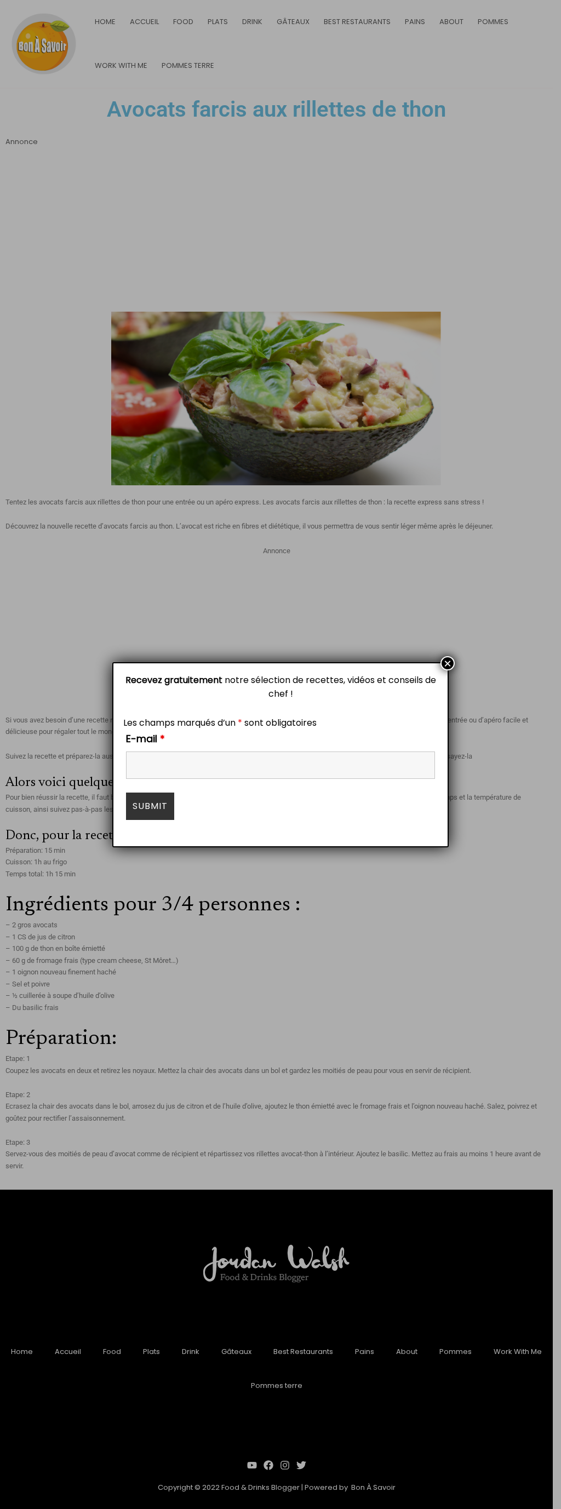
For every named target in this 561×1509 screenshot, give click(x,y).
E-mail (145, 738)
